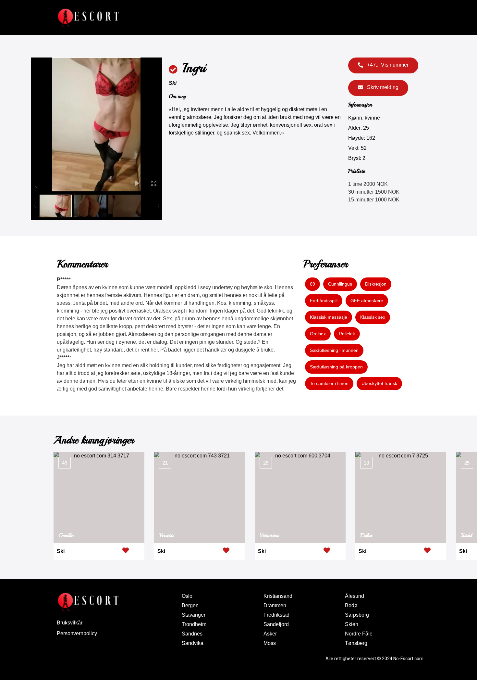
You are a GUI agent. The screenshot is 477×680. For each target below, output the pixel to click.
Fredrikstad (276, 615)
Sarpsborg (357, 615)
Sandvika (192, 643)
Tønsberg (356, 643)
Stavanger (193, 615)
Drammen (274, 605)
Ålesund (354, 596)
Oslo (187, 596)
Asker (270, 633)
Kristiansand (277, 596)
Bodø (351, 605)
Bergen (190, 605)
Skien (351, 624)
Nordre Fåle (359, 633)
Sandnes (192, 633)
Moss (269, 643)
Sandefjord (276, 624)
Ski (173, 83)
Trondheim (194, 624)
